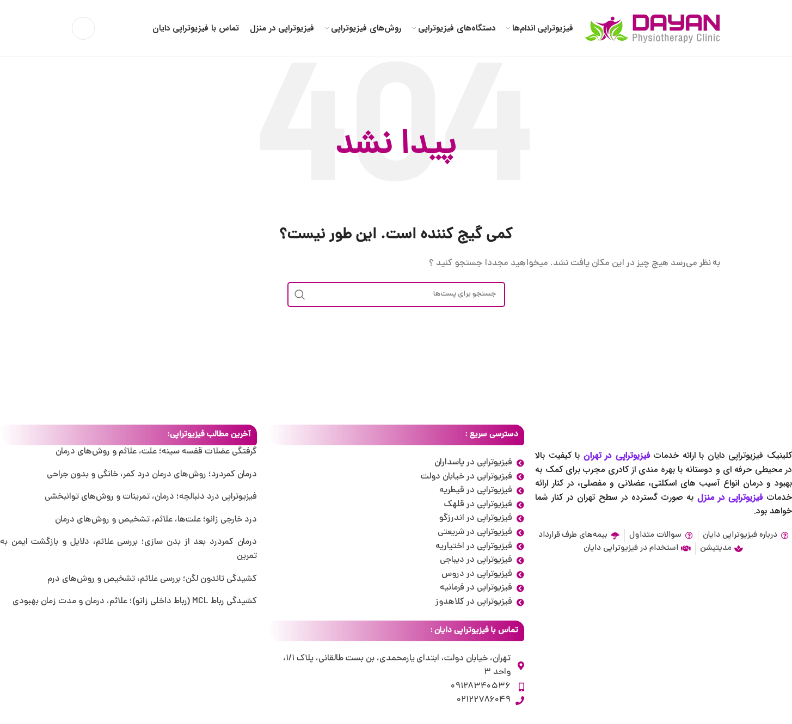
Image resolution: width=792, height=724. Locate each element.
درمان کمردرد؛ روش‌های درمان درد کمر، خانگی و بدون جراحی (152, 474)
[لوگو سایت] (653, 29)
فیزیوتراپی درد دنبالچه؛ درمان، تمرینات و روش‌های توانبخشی (151, 497)
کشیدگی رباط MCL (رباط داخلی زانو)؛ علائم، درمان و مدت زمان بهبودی (134, 601)
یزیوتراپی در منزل (728, 497)
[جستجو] (83, 28)
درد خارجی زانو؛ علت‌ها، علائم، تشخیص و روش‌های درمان (156, 519)
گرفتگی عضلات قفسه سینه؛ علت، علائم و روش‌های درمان (156, 451)
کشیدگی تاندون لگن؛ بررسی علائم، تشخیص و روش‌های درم (152, 579)
